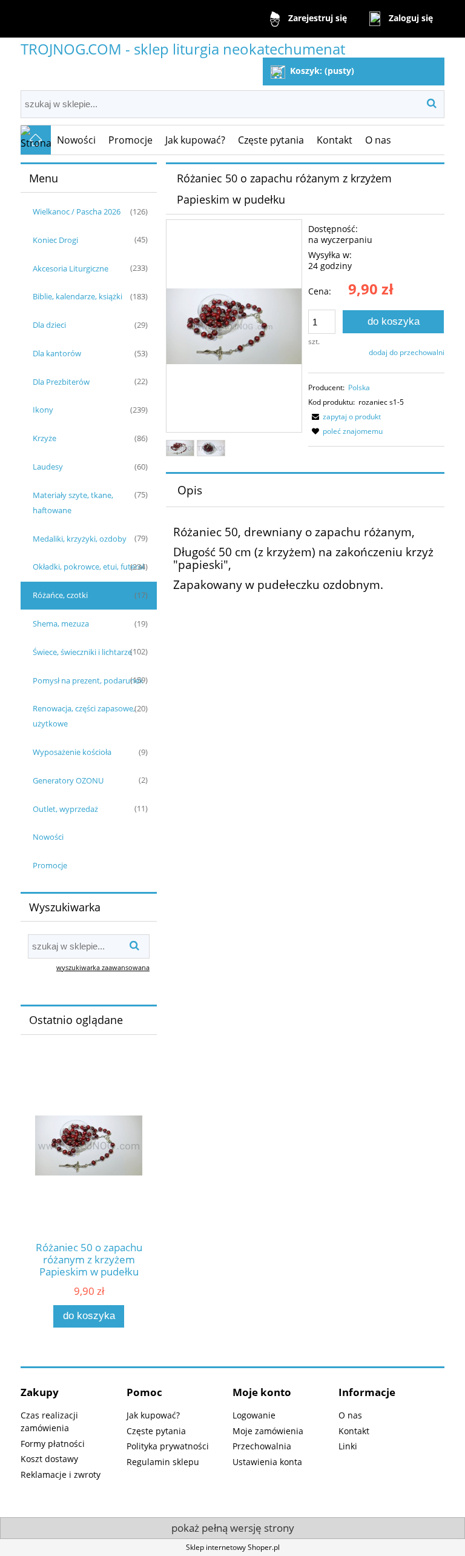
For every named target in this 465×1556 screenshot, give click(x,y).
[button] (344, 416)
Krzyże (44, 438)
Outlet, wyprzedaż (65, 808)
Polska (359, 387)
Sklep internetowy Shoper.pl (233, 1547)
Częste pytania (156, 1431)
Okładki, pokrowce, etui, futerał (88, 566)
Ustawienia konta (267, 1462)
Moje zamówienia (267, 1431)
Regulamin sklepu (163, 1462)
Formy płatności (53, 1443)
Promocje (50, 865)
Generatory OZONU (68, 780)
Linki (347, 1446)
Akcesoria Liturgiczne (70, 268)
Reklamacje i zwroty (61, 1474)
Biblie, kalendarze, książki (77, 296)
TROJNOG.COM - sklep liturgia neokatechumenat (183, 49)
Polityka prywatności (168, 1446)
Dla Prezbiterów (61, 381)
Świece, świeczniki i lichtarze (82, 652)
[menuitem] (76, 140)
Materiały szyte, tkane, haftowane (73, 503)
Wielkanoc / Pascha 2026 (76, 211)
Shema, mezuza (61, 623)
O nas (350, 1415)
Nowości (48, 836)
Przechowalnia (261, 1446)
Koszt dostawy (49, 1459)
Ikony (43, 409)
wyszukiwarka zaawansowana (103, 967)
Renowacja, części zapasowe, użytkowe (84, 716)
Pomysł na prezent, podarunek (88, 680)
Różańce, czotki (60, 595)
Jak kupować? (153, 1415)
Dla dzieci (49, 324)
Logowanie (253, 1415)
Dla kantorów (57, 353)
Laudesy (48, 466)
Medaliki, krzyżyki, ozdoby (80, 538)
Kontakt (353, 1431)
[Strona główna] (36, 140)
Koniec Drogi (55, 239)
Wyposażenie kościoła (72, 751)
